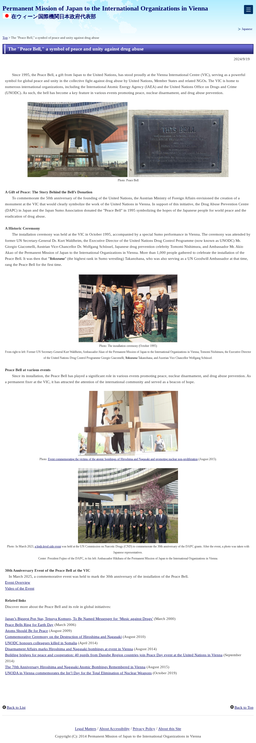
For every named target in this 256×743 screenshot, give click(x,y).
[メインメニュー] (248, 9)
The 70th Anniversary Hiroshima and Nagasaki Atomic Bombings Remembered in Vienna (75, 667)
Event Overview (17, 582)
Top (5, 38)
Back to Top (244, 707)
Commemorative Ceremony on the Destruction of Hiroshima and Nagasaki (63, 637)
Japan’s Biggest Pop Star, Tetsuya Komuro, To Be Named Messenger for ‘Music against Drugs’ (79, 619)
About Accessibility (114, 729)
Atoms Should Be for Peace (26, 631)
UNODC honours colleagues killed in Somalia (41, 643)
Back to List (16, 707)
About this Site (169, 729)
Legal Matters (85, 729)
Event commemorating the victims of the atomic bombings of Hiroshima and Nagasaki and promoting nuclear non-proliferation (123, 459)
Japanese (247, 29)
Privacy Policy (144, 729)
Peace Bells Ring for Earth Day (29, 625)
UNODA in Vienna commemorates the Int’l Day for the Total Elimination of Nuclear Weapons (78, 673)
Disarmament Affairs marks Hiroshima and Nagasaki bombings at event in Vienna (69, 649)
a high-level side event (48, 546)
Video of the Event (19, 588)
